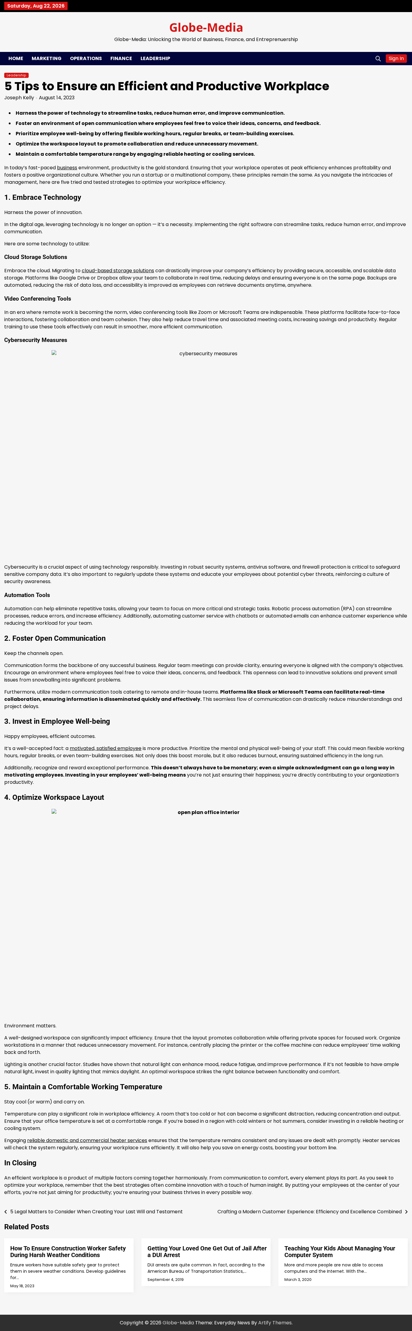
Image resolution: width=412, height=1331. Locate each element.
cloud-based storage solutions (118, 270)
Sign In (396, 58)
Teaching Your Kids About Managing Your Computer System (339, 1252)
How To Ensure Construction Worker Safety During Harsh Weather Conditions (68, 1252)
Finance (121, 58)
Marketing (47, 58)
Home (15, 58)
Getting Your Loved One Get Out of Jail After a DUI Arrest (207, 1252)
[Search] (378, 58)
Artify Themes (275, 1322)
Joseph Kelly (19, 97)
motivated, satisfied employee (105, 748)
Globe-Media (206, 27)
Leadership (155, 58)
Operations (86, 58)
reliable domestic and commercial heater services (87, 1140)
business (67, 167)
